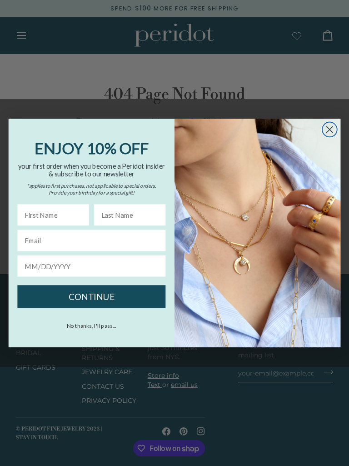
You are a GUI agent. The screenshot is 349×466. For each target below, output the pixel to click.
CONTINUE (92, 296)
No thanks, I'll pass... (92, 325)
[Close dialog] (329, 129)
